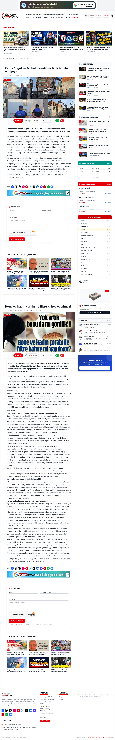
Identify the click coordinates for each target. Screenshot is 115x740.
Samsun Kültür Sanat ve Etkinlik (38, 17)
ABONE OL (95, 368)
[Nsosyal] (41, 186)
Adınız (11, 210)
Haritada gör (108, 193)
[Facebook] (12, 186)
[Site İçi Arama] (86, 16)
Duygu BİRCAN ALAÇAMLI (90, 343)
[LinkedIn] (37, 186)
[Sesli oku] (43, 120)
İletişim (61, 697)
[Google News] (51, 186)
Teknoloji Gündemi (88, 336)
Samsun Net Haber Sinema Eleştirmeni (93, 349)
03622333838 (82, 211)
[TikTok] (34, 186)
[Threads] (19, 186)
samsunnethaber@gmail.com (13, 724)
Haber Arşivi (43, 717)
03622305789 (82, 193)
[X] (16, 186)
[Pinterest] (44, 186)
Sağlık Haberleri (57, 17)
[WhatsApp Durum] (48, 186)
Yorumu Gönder (18, 239)
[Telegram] (30, 186)
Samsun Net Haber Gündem (90, 331)
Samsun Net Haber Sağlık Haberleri (92, 324)
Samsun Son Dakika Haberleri (54, 14)
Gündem (67, 17)
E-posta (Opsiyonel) (45, 210)
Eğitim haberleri (72, 14)
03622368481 (82, 202)
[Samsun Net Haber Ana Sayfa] (10, 15)
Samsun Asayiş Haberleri (47, 699)
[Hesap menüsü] (112, 15)
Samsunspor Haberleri (34, 14)
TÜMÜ (108, 320)
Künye (61, 699)
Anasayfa (5, 59)
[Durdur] (50, 120)
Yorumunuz (13, 217)
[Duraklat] (47, 120)
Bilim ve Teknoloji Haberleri (45, 709)
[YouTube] (26, 186)
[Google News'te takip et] (31, 121)
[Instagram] (23, 186)
